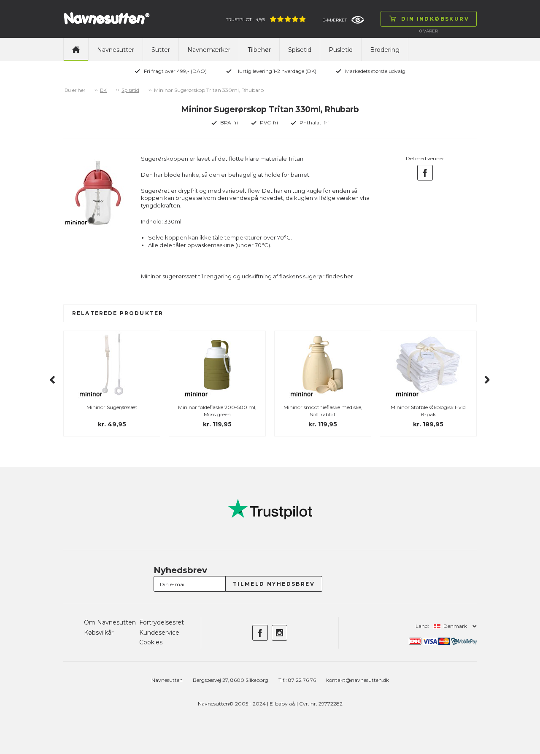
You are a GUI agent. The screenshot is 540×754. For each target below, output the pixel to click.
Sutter (160, 50)
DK (103, 90)
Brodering (385, 50)
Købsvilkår (98, 632)
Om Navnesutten (110, 622)
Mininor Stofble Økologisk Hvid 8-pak (428, 410)
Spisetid (299, 50)
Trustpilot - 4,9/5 (245, 19)
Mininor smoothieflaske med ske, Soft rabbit (323, 410)
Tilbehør (259, 50)
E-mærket (334, 20)
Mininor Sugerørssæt (112, 407)
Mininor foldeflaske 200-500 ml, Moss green (217, 410)
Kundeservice (159, 632)
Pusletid (341, 50)
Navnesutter (115, 50)
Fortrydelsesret (161, 622)
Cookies (150, 642)
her (348, 276)
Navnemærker (208, 50)
